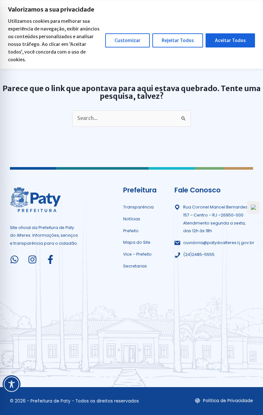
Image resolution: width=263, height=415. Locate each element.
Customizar (127, 40)
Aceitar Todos (230, 40)
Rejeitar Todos (178, 40)
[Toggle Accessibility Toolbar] (11, 384)
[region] (131, 34)
